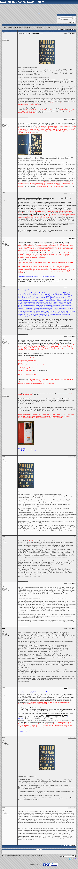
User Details (54, 25)
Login (74, 18)
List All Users (24, 25)
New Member (73, 21)
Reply (66, 29)
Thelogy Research (21, 27)
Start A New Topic (60, 29)
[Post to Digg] (73, 858)
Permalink (65, 33)
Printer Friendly (72, 29)
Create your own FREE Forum (35, 864)
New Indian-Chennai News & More (9, 27)
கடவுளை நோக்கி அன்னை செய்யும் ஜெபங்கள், (57, 715)
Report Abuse (38, 865)
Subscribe (73, 855)
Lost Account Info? (72, 22)
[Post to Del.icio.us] (75, 858)
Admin (3, 32)
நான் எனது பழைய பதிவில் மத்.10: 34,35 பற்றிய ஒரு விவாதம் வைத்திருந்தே (36, 198)
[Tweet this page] (70, 858)
